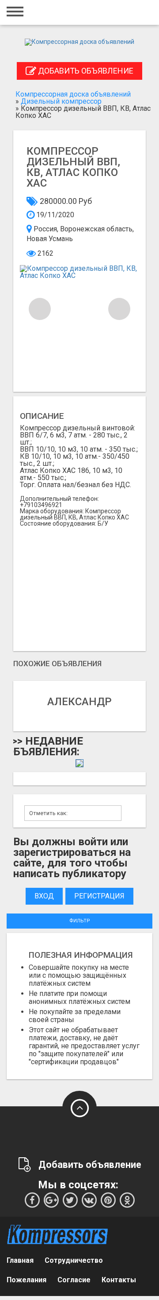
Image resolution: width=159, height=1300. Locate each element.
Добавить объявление (84, 70)
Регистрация (99, 896)
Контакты (119, 1280)
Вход (44, 896)
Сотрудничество (74, 1260)
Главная (20, 1260)
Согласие (74, 1280)
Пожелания (26, 1280)
